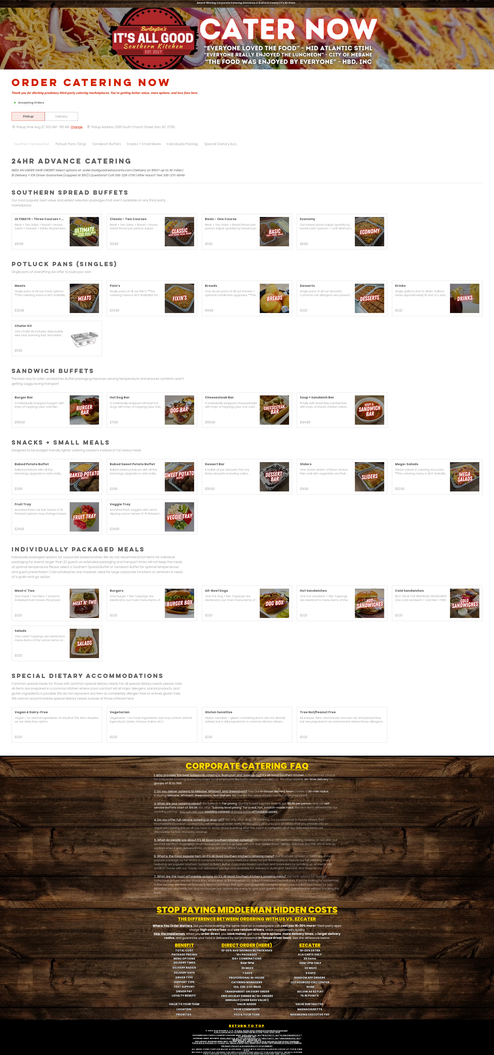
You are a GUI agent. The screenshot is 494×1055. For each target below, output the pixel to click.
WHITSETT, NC (270, 1035)
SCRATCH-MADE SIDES (231, 1043)
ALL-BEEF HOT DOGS (256, 1043)
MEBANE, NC (239, 1040)
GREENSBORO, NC (290, 1038)
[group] (61, 116)
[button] (28, 116)
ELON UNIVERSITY (290, 1035)
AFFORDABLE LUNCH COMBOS (285, 1043)
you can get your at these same (228, 811)
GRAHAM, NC (254, 1040)
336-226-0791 (272, 1032)
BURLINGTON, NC (229, 1038)
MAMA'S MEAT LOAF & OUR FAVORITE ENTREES (263, 1042)
